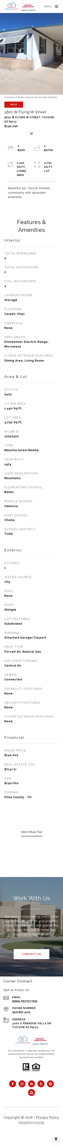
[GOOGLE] (50, 1083)
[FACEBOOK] (12, 1083)
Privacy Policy (47, 1117)
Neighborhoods (31, 1122)
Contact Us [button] (31, 954)
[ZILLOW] (31, 1092)
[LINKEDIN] (31, 1083)
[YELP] (40, 1083)
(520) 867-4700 (21, 1012)
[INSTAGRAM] (22, 1083)
